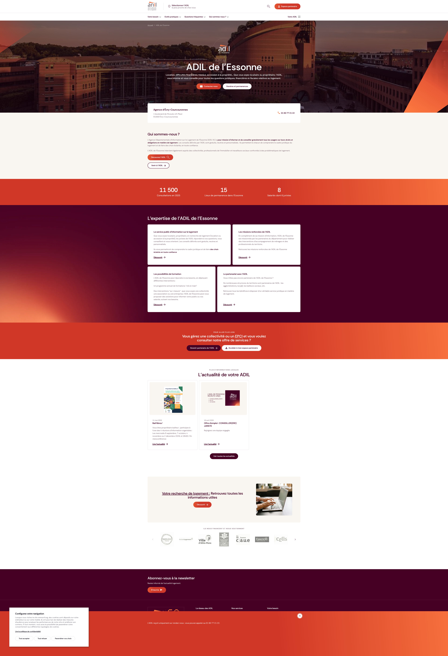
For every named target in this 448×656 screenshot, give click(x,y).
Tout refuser (42, 638)
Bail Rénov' (157, 423)
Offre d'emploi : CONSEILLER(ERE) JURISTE (220, 424)
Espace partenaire (289, 6)
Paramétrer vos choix (63, 638)
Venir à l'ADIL (157, 165)
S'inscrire (155, 590)
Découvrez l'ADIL (158, 157)
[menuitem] (154, 17)
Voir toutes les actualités (224, 456)
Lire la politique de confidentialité (28, 631)
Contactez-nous (211, 86)
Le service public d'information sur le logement (176, 231)
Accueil (150, 25)
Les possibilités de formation (167, 274)
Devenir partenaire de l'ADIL (202, 348)
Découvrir (201, 504)
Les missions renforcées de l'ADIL (254, 231)
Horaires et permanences (237, 86)
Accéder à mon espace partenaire (243, 348)
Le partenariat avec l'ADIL (235, 274)
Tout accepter (24, 638)
